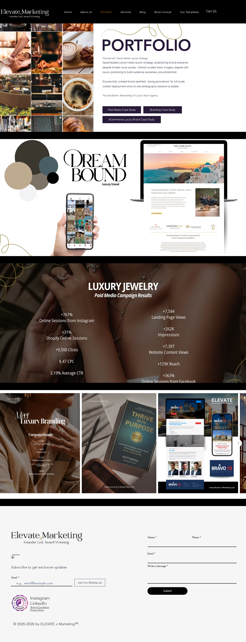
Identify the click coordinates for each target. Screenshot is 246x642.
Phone (195, 537)
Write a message (156, 566)
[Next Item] (238, 443)
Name (151, 537)
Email (14, 577)
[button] (86, 12)
